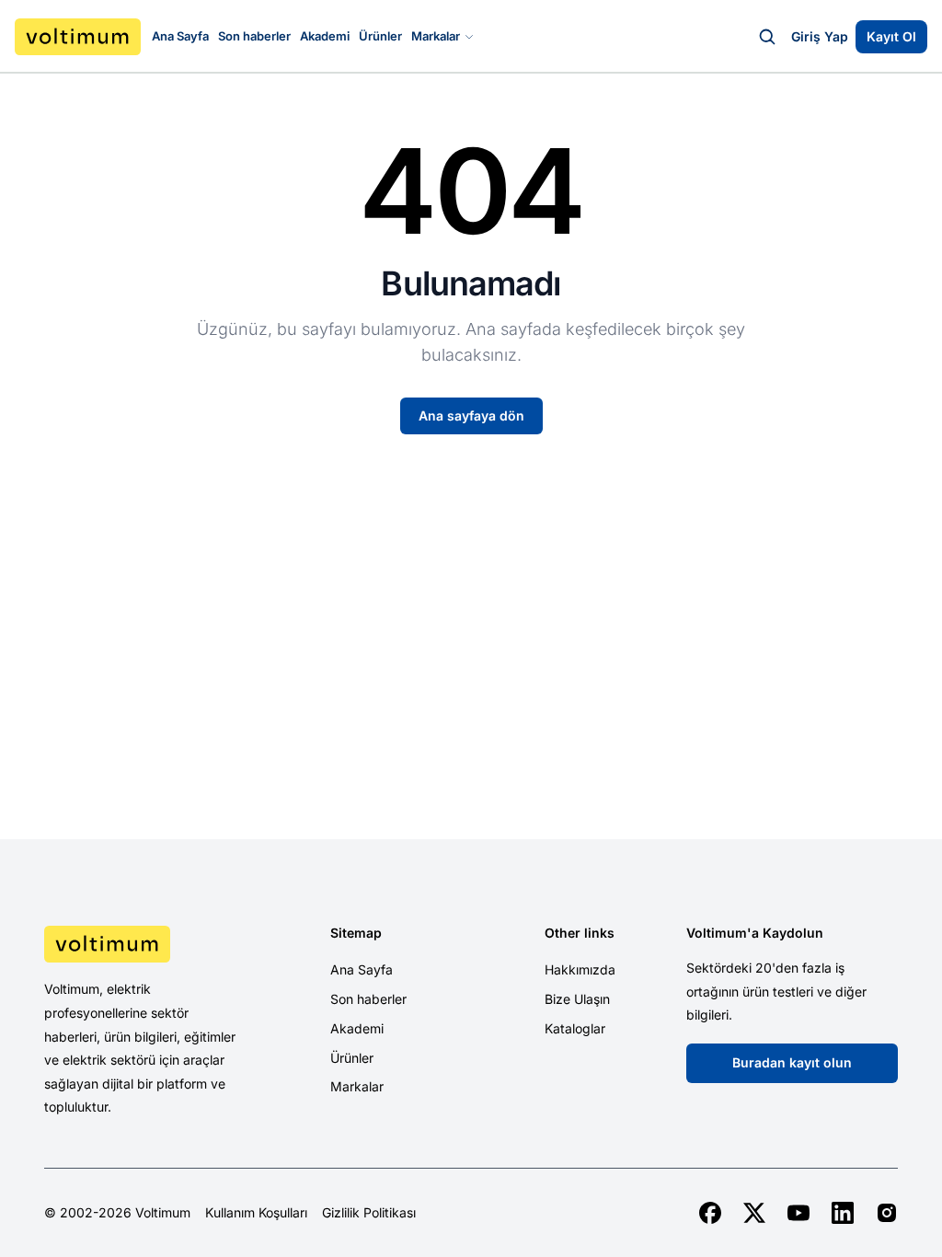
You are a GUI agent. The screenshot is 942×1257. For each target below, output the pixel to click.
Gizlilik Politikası (369, 1212)
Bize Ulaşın (577, 999)
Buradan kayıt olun (792, 1062)
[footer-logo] (142, 944)
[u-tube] (798, 1213)
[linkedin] (843, 1213)
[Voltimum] (78, 36)
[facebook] (710, 1213)
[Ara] (767, 36)
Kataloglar (575, 1028)
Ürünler (380, 36)
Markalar (435, 36)
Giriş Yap (819, 36)
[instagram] (887, 1213)
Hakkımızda (580, 969)
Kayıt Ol (891, 36)
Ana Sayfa (180, 36)
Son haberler (254, 36)
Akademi (325, 36)
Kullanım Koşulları (256, 1212)
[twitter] (754, 1213)
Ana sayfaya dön (471, 415)
